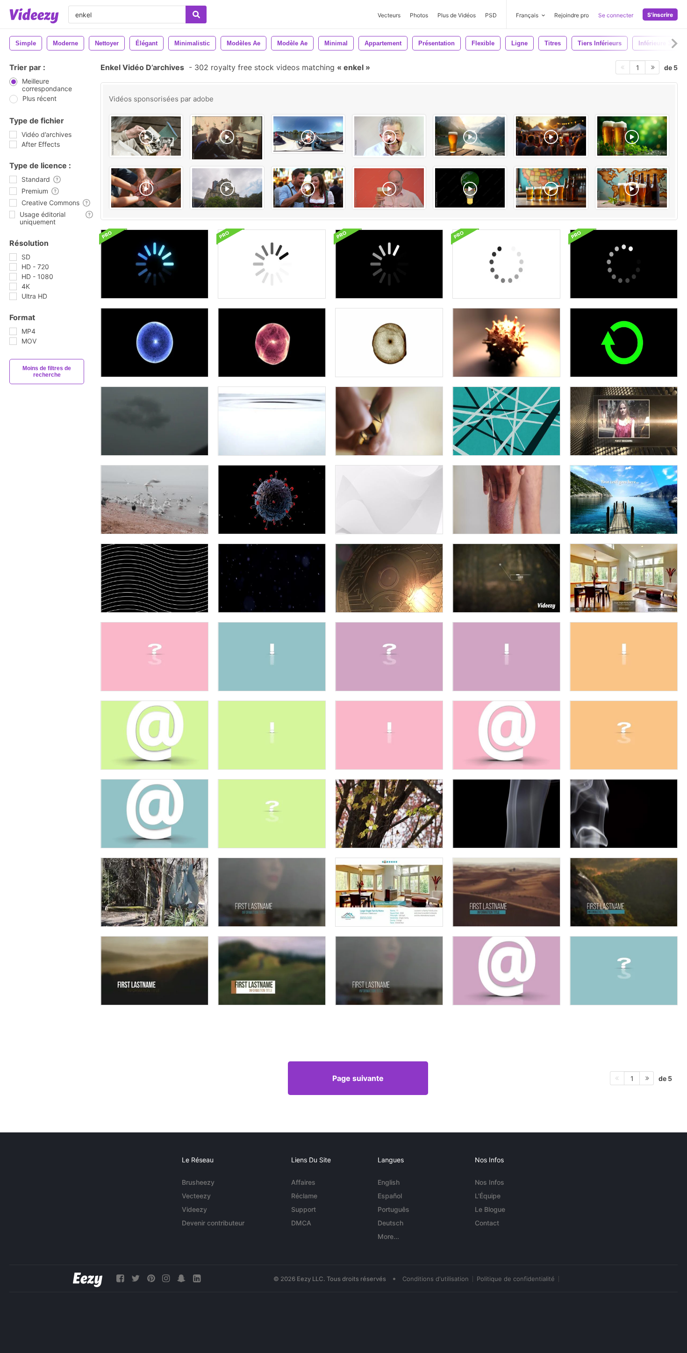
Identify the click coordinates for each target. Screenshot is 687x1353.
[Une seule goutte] (272, 421)
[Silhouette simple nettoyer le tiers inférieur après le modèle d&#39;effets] (272, 892)
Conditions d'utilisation (435, 1278)
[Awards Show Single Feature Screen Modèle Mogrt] (624, 421)
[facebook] (120, 1278)
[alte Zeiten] (146, 136)
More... (388, 1236)
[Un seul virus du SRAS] (506, 342)
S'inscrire (660, 14)
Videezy (194, 1209)
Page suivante (358, 1078)
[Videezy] (34, 15)
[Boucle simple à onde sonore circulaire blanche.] (389, 499)
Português (393, 1209)
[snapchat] (181, 1278)
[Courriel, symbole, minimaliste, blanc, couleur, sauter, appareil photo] (506, 735)
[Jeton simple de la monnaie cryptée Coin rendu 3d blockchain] (389, 578)
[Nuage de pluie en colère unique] (154, 421)
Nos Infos (489, 1182)
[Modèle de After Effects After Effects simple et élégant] (624, 578)
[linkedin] (196, 1278)
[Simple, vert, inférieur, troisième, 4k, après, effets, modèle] (272, 970)
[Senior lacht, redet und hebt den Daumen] (389, 136)
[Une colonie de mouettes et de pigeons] (154, 499)
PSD (491, 15)
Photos (419, 15)
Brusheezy (198, 1182)
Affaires (303, 1182)
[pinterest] (151, 1278)
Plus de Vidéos (456, 15)
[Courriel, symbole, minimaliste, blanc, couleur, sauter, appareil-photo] (154, 735)
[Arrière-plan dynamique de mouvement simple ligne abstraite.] (154, 578)
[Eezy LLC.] (87, 1278)
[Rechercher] (196, 14)
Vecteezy (196, 1196)
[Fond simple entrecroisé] (506, 421)
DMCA (301, 1223)
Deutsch (390, 1223)
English (389, 1182)
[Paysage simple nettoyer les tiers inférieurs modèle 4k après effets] (154, 970)
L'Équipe (488, 1196)
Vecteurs (389, 15)
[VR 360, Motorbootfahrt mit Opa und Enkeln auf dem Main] (308, 134)
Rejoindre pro (571, 15)
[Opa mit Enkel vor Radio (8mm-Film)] (227, 142)
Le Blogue (490, 1209)
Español (390, 1196)
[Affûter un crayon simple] (389, 421)
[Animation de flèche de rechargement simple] (624, 342)
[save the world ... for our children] (470, 188)
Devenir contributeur (213, 1223)
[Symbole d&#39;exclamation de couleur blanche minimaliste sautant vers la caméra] (389, 735)
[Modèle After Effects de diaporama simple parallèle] (624, 499)
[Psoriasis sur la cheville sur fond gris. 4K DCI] (506, 499)
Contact (487, 1223)
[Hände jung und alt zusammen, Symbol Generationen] (146, 188)
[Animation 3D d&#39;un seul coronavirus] (272, 499)
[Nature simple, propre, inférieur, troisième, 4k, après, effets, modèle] (624, 892)
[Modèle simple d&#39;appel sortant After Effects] (506, 578)
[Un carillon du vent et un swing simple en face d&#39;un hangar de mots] (154, 892)
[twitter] (135, 1278)
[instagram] (166, 1278)
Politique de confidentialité (516, 1278)
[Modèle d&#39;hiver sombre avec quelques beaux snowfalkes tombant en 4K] (272, 578)
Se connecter (615, 15)
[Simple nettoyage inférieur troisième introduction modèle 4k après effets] (506, 892)
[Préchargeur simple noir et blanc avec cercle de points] (154, 264)
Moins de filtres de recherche (46, 371)
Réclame (304, 1196)
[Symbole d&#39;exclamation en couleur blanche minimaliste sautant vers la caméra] (624, 656)
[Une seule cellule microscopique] (154, 342)
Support (303, 1209)
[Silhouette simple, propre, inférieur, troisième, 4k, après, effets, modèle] (389, 970)
